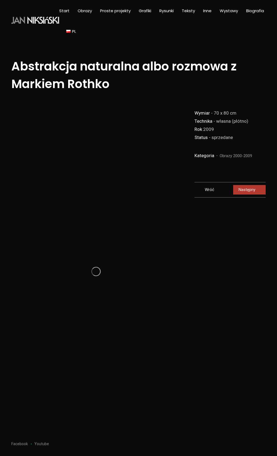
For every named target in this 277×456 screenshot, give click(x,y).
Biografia (255, 11)
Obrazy (85, 11)
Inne (207, 11)
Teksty (188, 11)
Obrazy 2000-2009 (236, 155)
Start (64, 11)
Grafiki (145, 11)
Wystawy (229, 11)
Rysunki (166, 11)
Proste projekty (115, 11)
